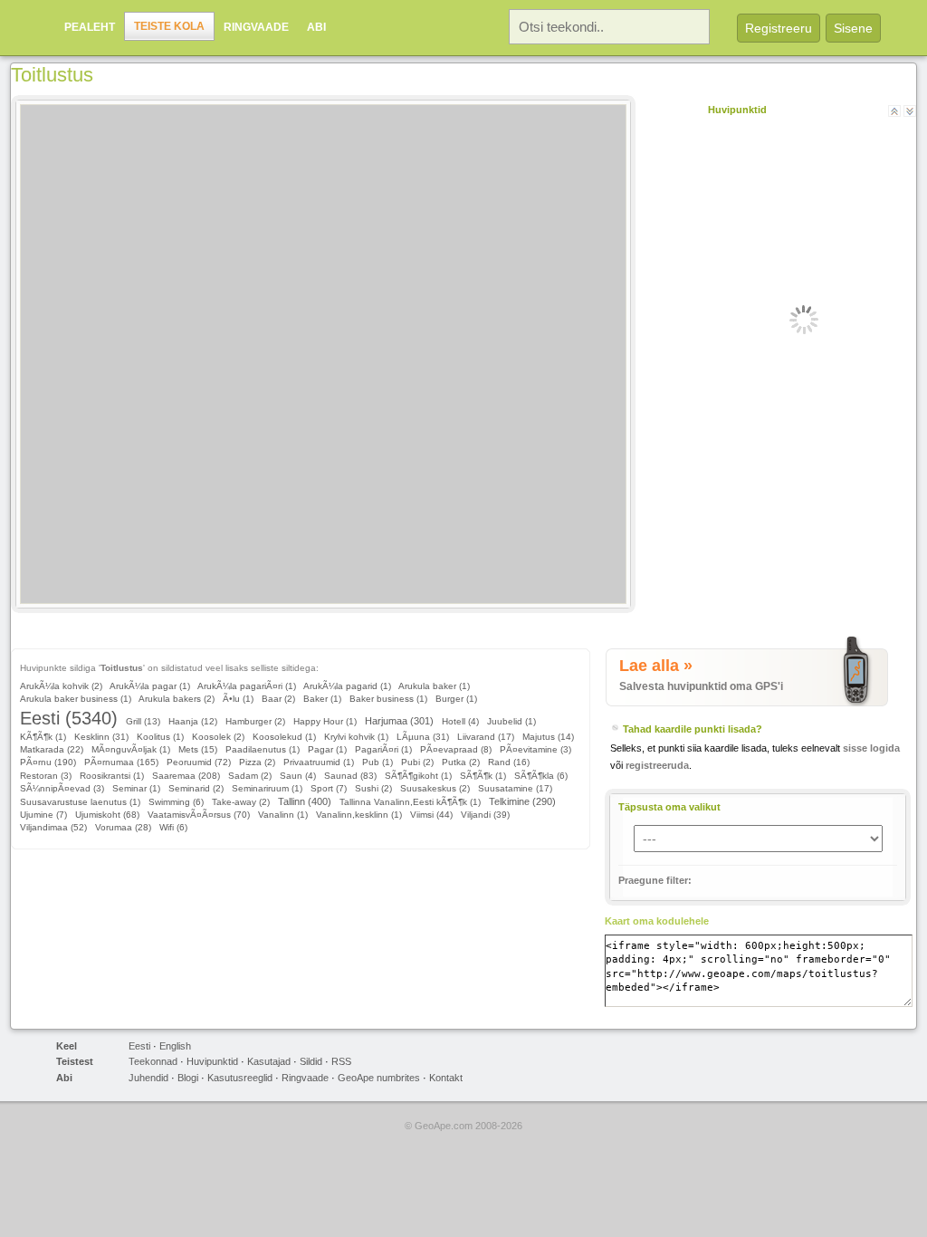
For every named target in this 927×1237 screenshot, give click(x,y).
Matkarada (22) (51, 749)
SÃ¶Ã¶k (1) (483, 776)
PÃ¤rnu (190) (48, 762)
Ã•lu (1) (238, 699)
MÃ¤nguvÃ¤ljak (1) (130, 749)
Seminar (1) (136, 788)
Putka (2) (461, 762)
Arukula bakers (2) (177, 699)
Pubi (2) (417, 762)
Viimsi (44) (431, 815)
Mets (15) (197, 749)
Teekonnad (153, 1061)
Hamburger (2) (255, 721)
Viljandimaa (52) (53, 827)
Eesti (139, 1045)
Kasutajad (269, 1061)
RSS (341, 1061)
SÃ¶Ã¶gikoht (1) (418, 776)
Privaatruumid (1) (318, 762)
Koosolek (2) (218, 737)
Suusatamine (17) (515, 788)
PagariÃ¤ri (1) (383, 749)
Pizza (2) (257, 762)
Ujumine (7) (43, 815)
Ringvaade (256, 27)
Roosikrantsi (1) (112, 776)
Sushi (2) (373, 788)
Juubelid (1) (511, 721)
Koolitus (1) (160, 737)
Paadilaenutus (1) (262, 749)
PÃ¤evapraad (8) (456, 749)
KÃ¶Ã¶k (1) (43, 737)
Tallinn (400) (304, 801)
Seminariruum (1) (267, 788)
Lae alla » (656, 666)
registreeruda (657, 765)
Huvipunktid (212, 1061)
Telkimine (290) (522, 801)
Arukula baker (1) (434, 686)
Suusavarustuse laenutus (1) (80, 802)
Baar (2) (278, 699)
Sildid (311, 1061)
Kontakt (446, 1077)
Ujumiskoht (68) (107, 815)
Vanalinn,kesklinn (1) (359, 815)
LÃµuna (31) (423, 737)
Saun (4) (298, 776)
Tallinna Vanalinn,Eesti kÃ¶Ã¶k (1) (410, 802)
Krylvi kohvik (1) (356, 737)
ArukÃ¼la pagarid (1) (347, 686)
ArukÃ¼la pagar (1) (150, 686)
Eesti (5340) (69, 718)
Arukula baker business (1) (75, 699)
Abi (316, 27)
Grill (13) (143, 721)
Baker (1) (322, 699)
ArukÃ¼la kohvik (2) (61, 686)
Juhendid (148, 1077)
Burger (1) (456, 699)
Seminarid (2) (196, 788)
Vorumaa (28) (123, 827)
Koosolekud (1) (284, 737)
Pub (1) (377, 762)
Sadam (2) (250, 776)
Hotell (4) (460, 721)
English (175, 1045)
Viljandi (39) (485, 815)
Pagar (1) (327, 749)
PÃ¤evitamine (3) (535, 749)
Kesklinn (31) (101, 737)
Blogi (187, 1077)
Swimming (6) (176, 802)
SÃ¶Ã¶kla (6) (541, 776)
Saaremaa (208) (186, 776)
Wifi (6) (173, 827)
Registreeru (778, 28)
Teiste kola (169, 26)
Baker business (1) (388, 699)
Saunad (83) (350, 776)
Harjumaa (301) (399, 720)
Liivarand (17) (485, 737)
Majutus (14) (548, 737)
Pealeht (89, 27)
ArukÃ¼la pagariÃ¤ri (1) (246, 686)
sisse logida (871, 748)
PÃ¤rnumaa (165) (121, 762)
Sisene (853, 28)
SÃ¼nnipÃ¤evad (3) (62, 788)
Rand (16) (509, 762)
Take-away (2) (241, 802)
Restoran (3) (46, 776)
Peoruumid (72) (199, 762)
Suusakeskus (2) (435, 788)
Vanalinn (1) (283, 815)
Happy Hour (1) (325, 721)
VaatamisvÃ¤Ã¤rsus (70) (199, 815)
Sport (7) (329, 788)
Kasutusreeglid (239, 1077)
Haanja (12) (192, 721)
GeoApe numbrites (379, 1077)
